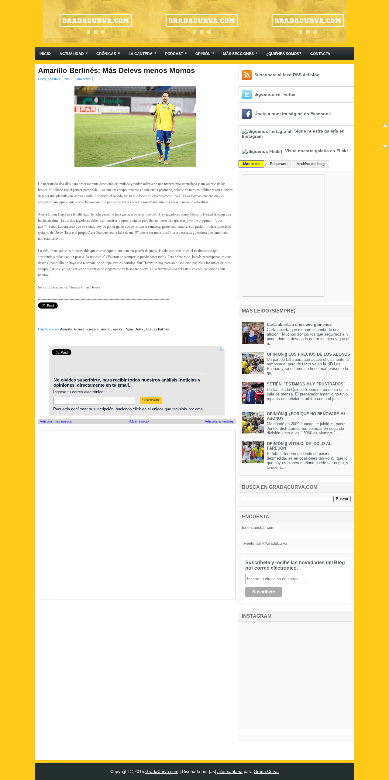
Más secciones (240, 53)
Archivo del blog (311, 164)
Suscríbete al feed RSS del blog (287, 74)
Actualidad (74, 53)
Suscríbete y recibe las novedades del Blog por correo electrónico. (295, 565)
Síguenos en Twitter (275, 94)
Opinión (205, 53)
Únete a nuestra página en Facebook (292, 113)
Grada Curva (266, 771)
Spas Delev (135, 329)
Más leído (251, 164)
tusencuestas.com (258, 527)
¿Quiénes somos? (283, 54)
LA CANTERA (143, 53)
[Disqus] (136, 514)
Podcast (176, 53)
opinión (118, 329)
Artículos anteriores (219, 421)
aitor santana (230, 771)
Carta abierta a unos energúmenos (299, 324)
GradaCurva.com (161, 771)
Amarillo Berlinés (72, 329)
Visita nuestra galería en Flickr (316, 150)
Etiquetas (278, 164)
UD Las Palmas (157, 329)
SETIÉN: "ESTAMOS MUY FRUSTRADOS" (306, 384)
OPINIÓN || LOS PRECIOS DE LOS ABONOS (308, 354)
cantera (93, 329)
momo (106, 329)
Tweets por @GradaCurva (264, 543)
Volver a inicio (139, 421)
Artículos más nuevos (56, 421)
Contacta (320, 54)
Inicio (45, 54)
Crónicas (108, 53)
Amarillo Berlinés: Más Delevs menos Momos (116, 70)
